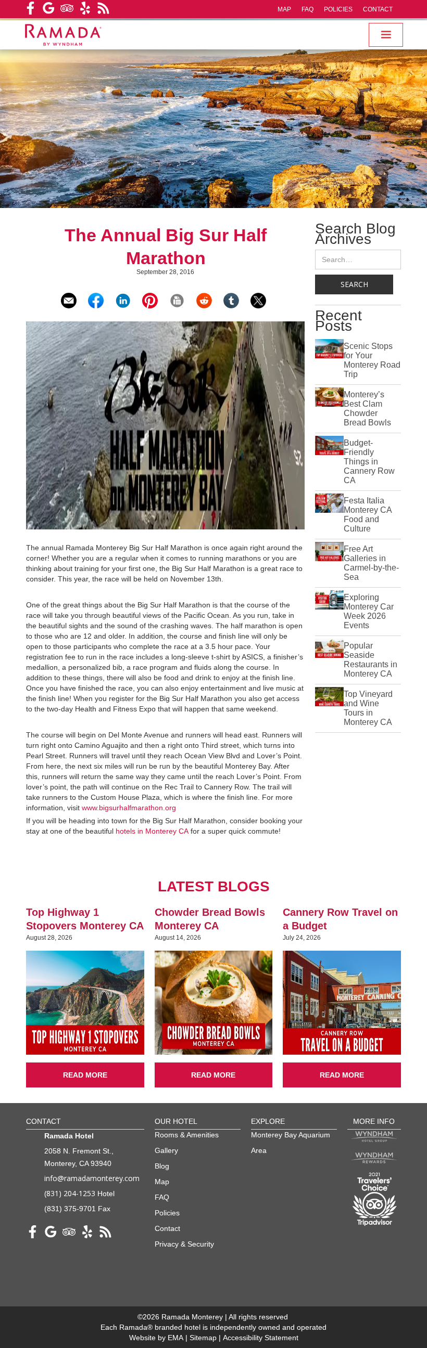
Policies (338, 9)
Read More (85, 1075)
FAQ (307, 9)
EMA (175, 1337)
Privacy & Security (184, 1244)
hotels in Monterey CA (152, 831)
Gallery (166, 1150)
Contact (378, 9)
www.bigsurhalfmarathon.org (129, 807)
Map (284, 9)
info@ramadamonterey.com (92, 1178)
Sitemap (204, 1337)
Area (259, 1150)
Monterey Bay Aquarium (290, 1135)
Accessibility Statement (260, 1337)
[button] (386, 35)
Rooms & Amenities (187, 1135)
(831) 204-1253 (69, 1193)
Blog (162, 1166)
